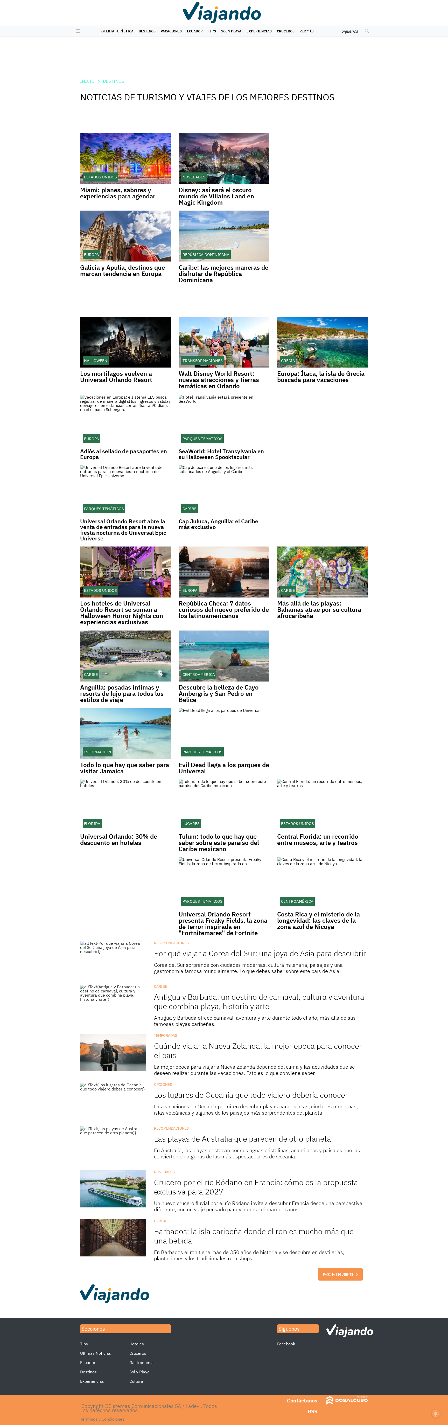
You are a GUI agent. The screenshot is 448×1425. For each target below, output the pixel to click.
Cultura (136, 1381)
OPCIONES (163, 1084)
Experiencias (259, 31)
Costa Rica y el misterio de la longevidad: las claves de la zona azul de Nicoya (318, 920)
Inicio (87, 81)
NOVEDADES (164, 1172)
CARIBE (160, 986)
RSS (312, 1411)
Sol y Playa (231, 31)
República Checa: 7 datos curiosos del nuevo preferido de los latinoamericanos (224, 609)
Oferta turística (117, 31)
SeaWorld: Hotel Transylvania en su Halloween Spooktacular (221, 454)
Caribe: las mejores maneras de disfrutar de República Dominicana (223, 273)
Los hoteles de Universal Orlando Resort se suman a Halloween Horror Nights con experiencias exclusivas (121, 612)
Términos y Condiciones (102, 1419)
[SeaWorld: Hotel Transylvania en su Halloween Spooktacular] (224, 420)
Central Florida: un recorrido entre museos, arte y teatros (317, 839)
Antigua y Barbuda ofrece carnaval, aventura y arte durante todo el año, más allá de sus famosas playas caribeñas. (255, 1020)
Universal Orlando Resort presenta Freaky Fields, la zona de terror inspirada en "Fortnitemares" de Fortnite (223, 923)
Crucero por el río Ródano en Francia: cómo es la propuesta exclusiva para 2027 (256, 1187)
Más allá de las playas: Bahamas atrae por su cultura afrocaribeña (319, 609)
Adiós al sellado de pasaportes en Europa (123, 454)
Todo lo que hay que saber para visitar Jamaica (124, 768)
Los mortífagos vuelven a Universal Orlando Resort (116, 376)
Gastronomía (141, 1362)
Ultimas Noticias (95, 1353)
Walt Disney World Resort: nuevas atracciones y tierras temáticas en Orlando (219, 379)
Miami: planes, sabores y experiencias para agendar (117, 193)
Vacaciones (171, 31)
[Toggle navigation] (76, 31)
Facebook (286, 1343)
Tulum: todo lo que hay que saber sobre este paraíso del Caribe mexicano (219, 842)
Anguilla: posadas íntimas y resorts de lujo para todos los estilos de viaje (122, 693)
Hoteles (136, 1343)
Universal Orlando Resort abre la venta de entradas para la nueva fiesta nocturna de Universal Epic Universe (123, 529)
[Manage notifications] (436, 1413)
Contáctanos (302, 1400)
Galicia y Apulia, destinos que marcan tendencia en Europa (122, 270)
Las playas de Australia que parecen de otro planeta (242, 1139)
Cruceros (286, 31)
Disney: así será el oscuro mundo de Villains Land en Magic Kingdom (216, 196)
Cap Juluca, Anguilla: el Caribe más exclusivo (218, 524)
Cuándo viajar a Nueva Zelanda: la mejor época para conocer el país (258, 1050)
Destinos (147, 31)
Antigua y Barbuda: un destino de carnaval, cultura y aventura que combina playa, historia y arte (259, 1001)
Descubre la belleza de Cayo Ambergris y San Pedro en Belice (219, 693)
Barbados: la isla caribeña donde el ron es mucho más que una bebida (254, 1236)
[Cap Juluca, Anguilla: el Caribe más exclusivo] (224, 490)
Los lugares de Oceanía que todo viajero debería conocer (251, 1095)
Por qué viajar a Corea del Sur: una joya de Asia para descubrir (260, 953)
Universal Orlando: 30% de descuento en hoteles (118, 839)
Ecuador (195, 31)
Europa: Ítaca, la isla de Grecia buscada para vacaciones (321, 376)
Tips (212, 31)
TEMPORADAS (165, 1035)
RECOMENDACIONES (171, 943)
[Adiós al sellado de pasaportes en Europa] (125, 420)
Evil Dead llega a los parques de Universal (224, 768)
